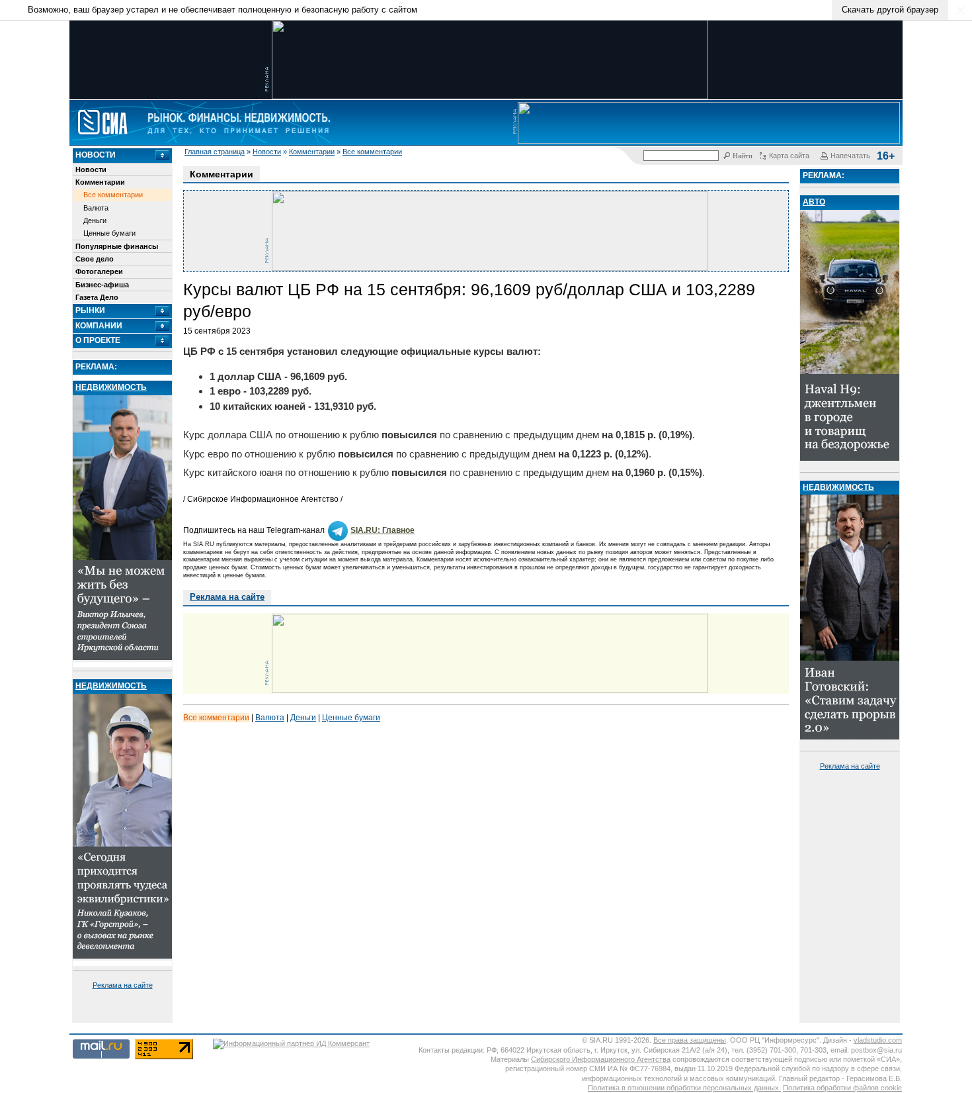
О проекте (97, 340)
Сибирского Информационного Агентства (600, 1059)
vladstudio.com (878, 1040)
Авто (814, 202)
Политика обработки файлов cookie (842, 1088)
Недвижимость (111, 387)
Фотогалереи (99, 271)
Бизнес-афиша (102, 285)
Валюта (95, 208)
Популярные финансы (116, 246)
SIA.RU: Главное (382, 530)
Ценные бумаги (109, 233)
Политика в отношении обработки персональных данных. (684, 1088)
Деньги (94, 220)
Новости (267, 152)
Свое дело (94, 259)
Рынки (90, 310)
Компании (98, 325)
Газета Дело (96, 297)
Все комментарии (372, 152)
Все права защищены (689, 1040)
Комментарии (312, 152)
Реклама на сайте (123, 985)
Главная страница (214, 152)
